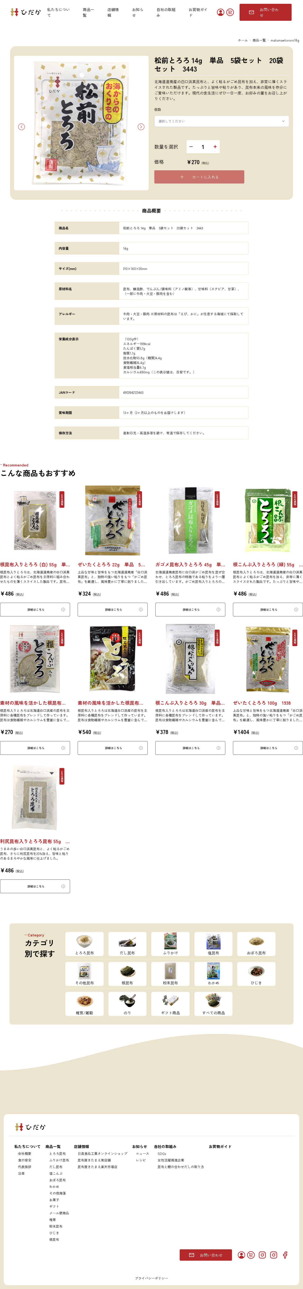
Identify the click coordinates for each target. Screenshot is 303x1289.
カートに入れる (205, 177)
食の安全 (24, 1160)
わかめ (54, 1186)
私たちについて (58, 12)
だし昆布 (55, 1166)
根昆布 (54, 1239)
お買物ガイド (198, 12)
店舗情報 (113, 12)
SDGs (162, 1153)
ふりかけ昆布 (59, 1160)
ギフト (54, 1206)
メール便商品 (59, 1213)
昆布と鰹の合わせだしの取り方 (181, 1166)
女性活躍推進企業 (171, 1160)
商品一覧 (88, 12)
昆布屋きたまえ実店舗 (94, 1160)
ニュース (142, 1153)
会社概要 (24, 1153)
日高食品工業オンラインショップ (102, 1153)
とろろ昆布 (57, 1153)
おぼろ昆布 (57, 1180)
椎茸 (52, 1219)
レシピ (141, 1160)
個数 (157, 109)
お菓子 (54, 1199)
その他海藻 (57, 1193)
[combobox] (221, 121)
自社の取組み (165, 12)
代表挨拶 (24, 1166)
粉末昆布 (55, 1226)
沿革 (21, 1173)
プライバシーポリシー (151, 1278)
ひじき (54, 1232)
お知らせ (137, 12)
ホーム (243, 40)
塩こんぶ (55, 1173)
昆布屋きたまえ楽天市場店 (97, 1166)
